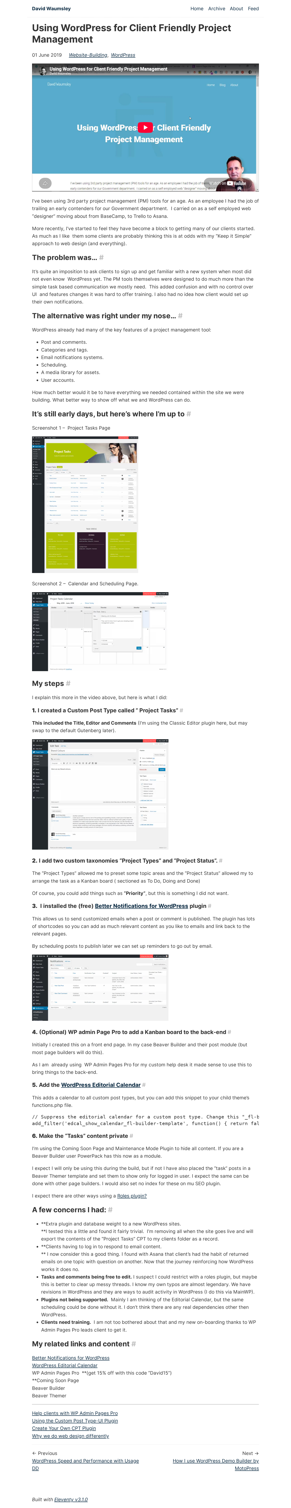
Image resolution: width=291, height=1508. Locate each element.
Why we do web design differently (70, 1436)
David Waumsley (51, 8)
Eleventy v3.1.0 (71, 1499)
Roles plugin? (132, 1196)
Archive (216, 8)
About (236, 8)
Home (197, 8)
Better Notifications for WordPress (141, 905)
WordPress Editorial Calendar (101, 1084)
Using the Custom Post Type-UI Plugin (75, 1421)
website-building (88, 55)
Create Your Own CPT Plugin (64, 1428)
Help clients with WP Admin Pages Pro (75, 1413)
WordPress (123, 55)
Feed (253, 8)
